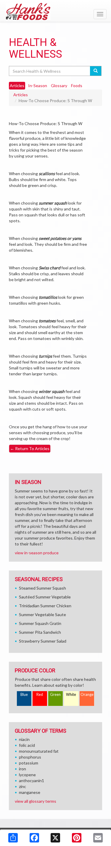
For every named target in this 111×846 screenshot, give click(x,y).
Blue (24, 694)
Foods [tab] (76, 85)
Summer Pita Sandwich (40, 632)
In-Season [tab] (37, 85)
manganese (29, 792)
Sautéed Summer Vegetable (45, 596)
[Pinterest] (77, 838)
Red (39, 694)
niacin (24, 739)
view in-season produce (37, 552)
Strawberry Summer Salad (42, 640)
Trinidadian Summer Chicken (45, 605)
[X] (55, 838)
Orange (87, 694)
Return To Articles (29, 448)
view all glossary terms (35, 801)
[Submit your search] (96, 71)
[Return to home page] (55, 11)
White (71, 694)
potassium (28, 762)
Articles (20, 94)
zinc (22, 786)
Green (55, 694)
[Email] (98, 838)
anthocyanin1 (31, 780)
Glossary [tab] (59, 85)
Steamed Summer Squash (42, 587)
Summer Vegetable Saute (42, 614)
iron (22, 768)
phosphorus (30, 756)
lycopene (27, 774)
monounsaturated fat (39, 751)
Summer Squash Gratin (40, 623)
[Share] (13, 838)
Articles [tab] (17, 85)
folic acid (27, 745)
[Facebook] (34, 838)
